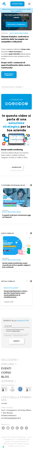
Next (31, 185)
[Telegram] (26, 428)
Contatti (4, 403)
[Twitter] (12, 428)
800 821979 (8, 413)
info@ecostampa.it (8, 415)
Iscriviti (16, 341)
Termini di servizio (17, 335)
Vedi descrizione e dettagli (11, 87)
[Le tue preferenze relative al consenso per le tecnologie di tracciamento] (3, 447)
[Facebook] (3, 428)
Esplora (7, 364)
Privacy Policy (16, 331)
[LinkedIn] (17, 428)
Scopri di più (16, 167)
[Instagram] (22, 428)
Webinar (4, 33)
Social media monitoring (19, 33)
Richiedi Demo (17, 4)
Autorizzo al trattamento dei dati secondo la (15, 330)
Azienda (7, 381)
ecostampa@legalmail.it (11, 418)
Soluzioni (9, 359)
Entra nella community (17, 24)
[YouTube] (8, 428)
